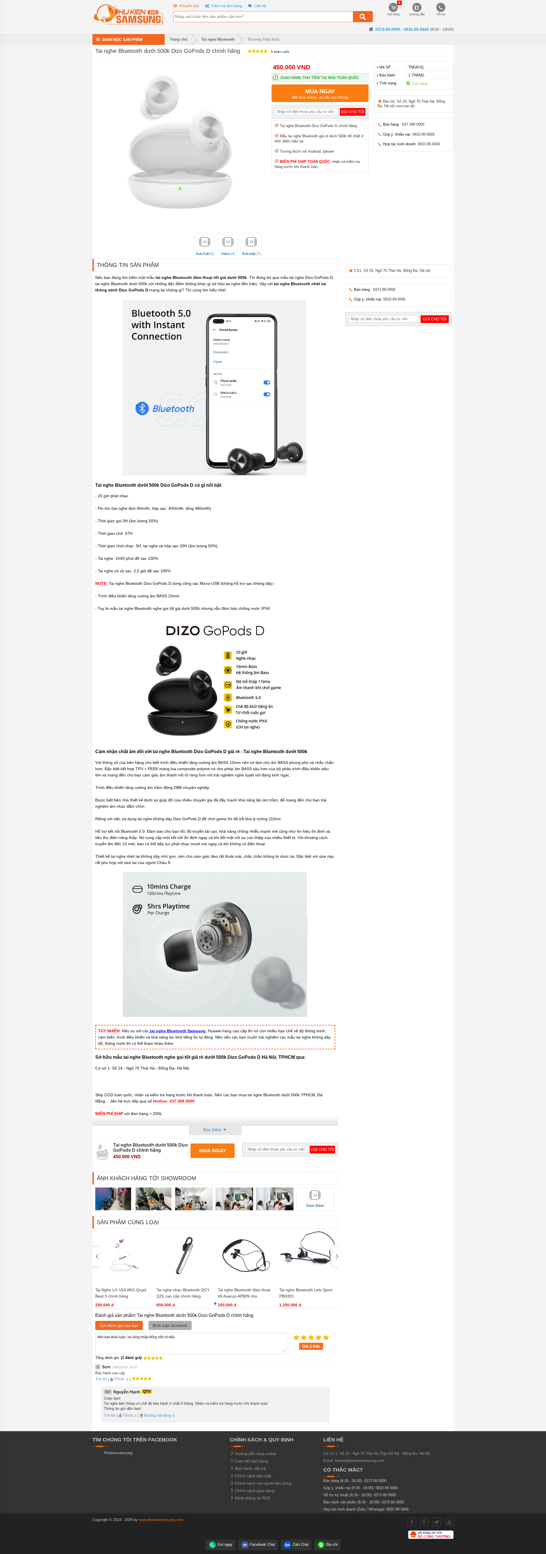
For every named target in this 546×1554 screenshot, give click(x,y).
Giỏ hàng (393, 9)
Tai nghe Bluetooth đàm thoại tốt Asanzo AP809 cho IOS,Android (244, 1296)
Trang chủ (178, 39)
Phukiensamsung (118, 1453)
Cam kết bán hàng (251, 1461)
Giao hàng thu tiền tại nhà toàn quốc (319, 78)
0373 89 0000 (375, 1481)
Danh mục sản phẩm (122, 39)
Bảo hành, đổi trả (250, 1468)
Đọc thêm (213, 1129)
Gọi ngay (224, 1544)
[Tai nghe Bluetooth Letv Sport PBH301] (307, 1276)
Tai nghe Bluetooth (218, 39)
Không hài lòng (157, 1415)
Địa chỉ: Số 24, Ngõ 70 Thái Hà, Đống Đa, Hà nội (411, 103)
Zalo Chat (300, 1544)
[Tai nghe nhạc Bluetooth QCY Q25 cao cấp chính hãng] (184, 1281)
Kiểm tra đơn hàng (226, 6)
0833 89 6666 (387, 1488)
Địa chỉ (331, 1544)
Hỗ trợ (441, 14)
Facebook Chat (262, 1544)
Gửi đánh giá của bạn (119, 1325)
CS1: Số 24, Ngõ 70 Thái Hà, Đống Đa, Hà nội (391, 270)
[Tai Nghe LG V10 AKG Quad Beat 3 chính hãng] (123, 1281)
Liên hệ (259, 6)
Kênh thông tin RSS (252, 1498)
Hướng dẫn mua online (255, 1453)
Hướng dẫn (417, 14)
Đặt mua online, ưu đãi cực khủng (320, 94)
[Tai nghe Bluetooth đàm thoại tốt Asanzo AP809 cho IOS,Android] (246, 1281)
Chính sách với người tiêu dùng (262, 1483)
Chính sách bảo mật (252, 1476)
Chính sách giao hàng (254, 1490)
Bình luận (280, 51)
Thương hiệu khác (263, 39)
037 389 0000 (413, 124)
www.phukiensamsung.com (161, 1520)
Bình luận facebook (170, 1325)
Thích (119, 1379)
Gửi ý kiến (311, 1346)
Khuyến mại (188, 6)
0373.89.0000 (387, 29)
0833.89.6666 (416, 29)
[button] (215, 1303)
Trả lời (101, 1379)
